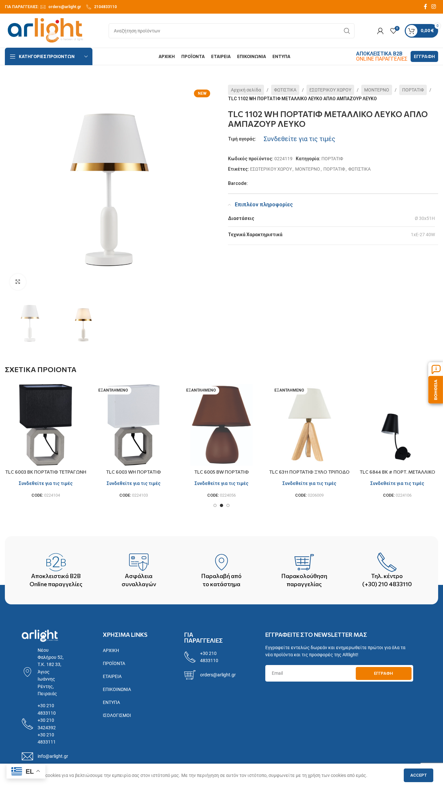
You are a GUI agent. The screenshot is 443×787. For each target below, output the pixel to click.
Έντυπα (111, 702)
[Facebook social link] (425, 7)
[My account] (380, 30)
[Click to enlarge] (18, 282)
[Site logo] (45, 30)
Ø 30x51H (425, 218)
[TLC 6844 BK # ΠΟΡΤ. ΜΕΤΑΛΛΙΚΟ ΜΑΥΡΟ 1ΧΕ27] (397, 425)
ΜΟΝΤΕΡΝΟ (376, 89)
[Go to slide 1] (215, 505)
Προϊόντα (114, 663)
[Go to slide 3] (228, 505)
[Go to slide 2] (221, 505)
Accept (418, 775)
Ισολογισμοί (117, 715)
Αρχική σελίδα (246, 89)
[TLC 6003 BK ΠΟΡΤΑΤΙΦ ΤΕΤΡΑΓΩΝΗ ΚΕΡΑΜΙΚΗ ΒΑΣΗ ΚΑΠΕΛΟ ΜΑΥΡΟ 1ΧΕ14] (45, 425)
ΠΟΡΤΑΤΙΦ (413, 89)
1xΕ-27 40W (423, 234)
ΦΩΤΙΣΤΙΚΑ (285, 89)
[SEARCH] (347, 30)
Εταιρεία (112, 676)
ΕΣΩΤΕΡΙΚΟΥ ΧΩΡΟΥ (330, 89)
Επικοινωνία (117, 689)
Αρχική (111, 650)
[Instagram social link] (433, 7)
